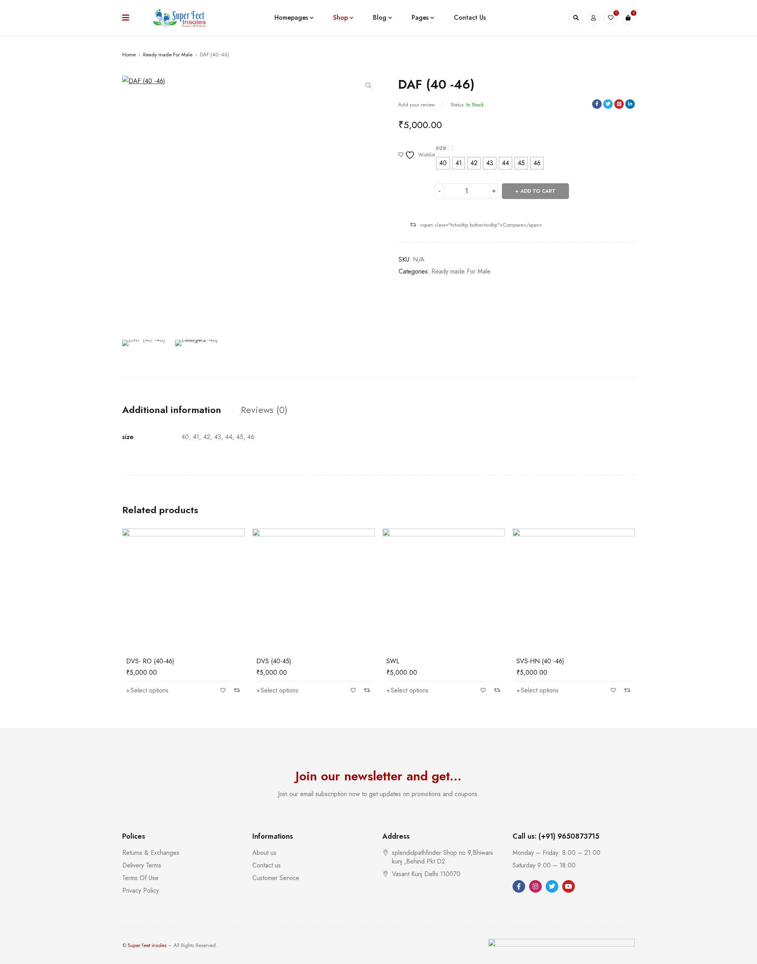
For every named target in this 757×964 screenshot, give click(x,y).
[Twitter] (552, 886)
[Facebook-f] (519, 886)
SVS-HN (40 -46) (540, 661)
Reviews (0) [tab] (264, 410)
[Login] (593, 17)
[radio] (442, 163)
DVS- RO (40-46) (150, 661)
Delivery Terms (141, 865)
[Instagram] (535, 886)
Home (129, 54)
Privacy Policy (140, 890)
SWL (392, 661)
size (441, 147)
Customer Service (275, 877)
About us (264, 852)
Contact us (266, 865)
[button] (369, 85)
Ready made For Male (167, 54)
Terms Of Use (140, 877)
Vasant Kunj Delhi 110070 (426, 873)
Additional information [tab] (171, 410)
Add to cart (538, 191)
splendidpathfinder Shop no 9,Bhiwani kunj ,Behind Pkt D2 (442, 857)
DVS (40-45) (273, 661)
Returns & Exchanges (150, 852)
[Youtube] (568, 886)
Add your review (416, 104)
